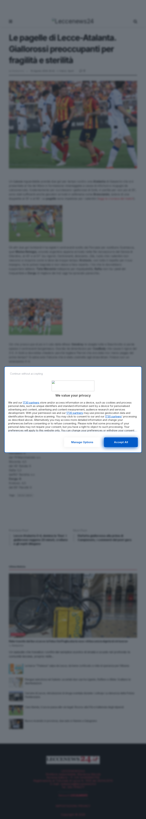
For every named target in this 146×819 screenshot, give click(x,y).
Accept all (121, 442)
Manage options (82, 442)
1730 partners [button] (31, 402)
